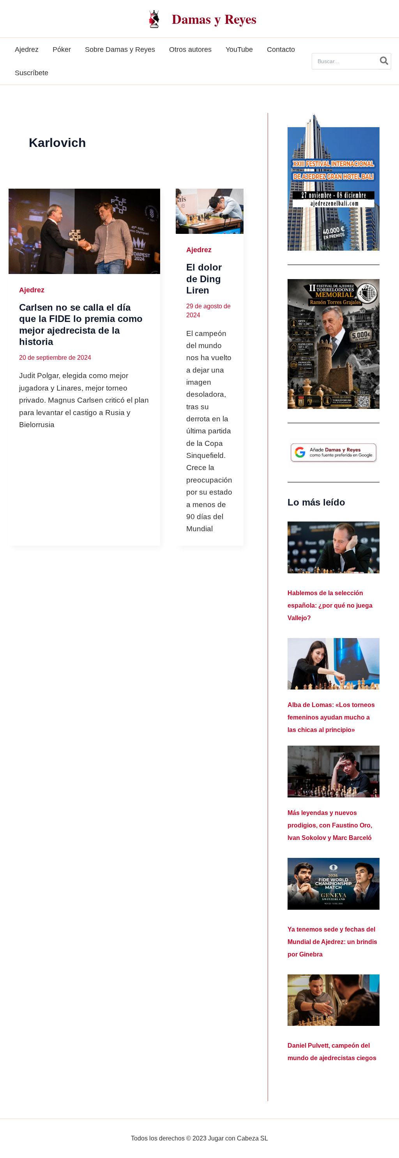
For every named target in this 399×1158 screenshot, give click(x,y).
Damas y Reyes (214, 18)
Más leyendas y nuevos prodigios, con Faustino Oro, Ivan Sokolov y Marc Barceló (330, 825)
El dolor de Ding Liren (204, 278)
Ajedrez (31, 290)
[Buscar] (384, 61)
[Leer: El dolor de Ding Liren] (210, 211)
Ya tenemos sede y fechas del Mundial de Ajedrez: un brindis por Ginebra (332, 942)
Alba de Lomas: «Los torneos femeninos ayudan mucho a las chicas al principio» (331, 717)
